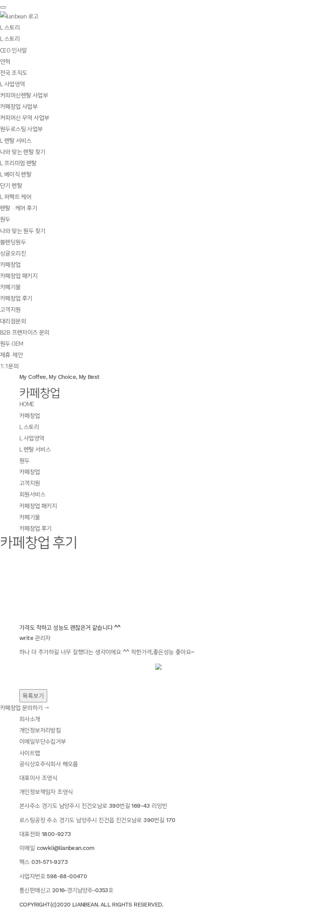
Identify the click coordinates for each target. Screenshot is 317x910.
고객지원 (29, 483)
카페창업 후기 (16, 299)
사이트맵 (29, 753)
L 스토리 (10, 39)
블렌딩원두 (13, 242)
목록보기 (33, 695)
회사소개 (29, 719)
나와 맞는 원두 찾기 (22, 231)
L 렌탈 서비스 (35, 450)
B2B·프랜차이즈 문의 (24, 333)
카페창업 (29, 416)
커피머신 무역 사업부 (24, 118)
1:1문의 (9, 366)
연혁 (5, 62)
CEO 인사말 (13, 51)
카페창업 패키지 (18, 276)
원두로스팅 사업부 (21, 129)
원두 (24, 461)
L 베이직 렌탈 (15, 175)
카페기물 (10, 287)
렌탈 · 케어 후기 (18, 208)
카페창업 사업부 (18, 107)
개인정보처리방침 (40, 731)
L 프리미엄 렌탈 (18, 163)
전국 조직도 (13, 73)
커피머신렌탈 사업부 (24, 96)
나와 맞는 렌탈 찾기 (22, 152)
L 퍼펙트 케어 (15, 197)
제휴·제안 (11, 355)
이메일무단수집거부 (42, 742)
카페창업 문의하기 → (24, 708)
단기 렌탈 (11, 186)
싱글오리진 (13, 254)
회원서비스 (32, 495)
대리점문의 (13, 321)
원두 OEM (11, 344)
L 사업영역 (31, 438)
